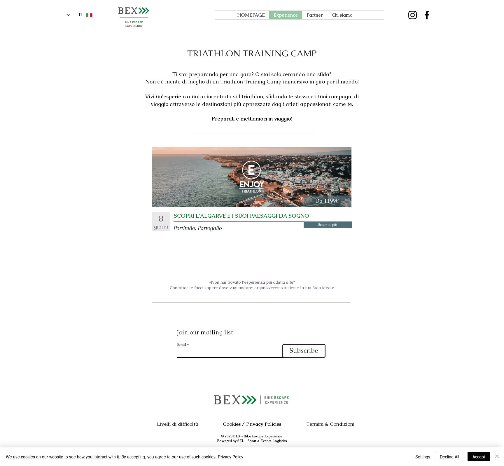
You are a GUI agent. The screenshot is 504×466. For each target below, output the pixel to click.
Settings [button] (422, 457)
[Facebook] (427, 15)
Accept (479, 457)
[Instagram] (412, 15)
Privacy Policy (230, 457)
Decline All (449, 457)
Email (181, 344)
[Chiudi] (497, 456)
